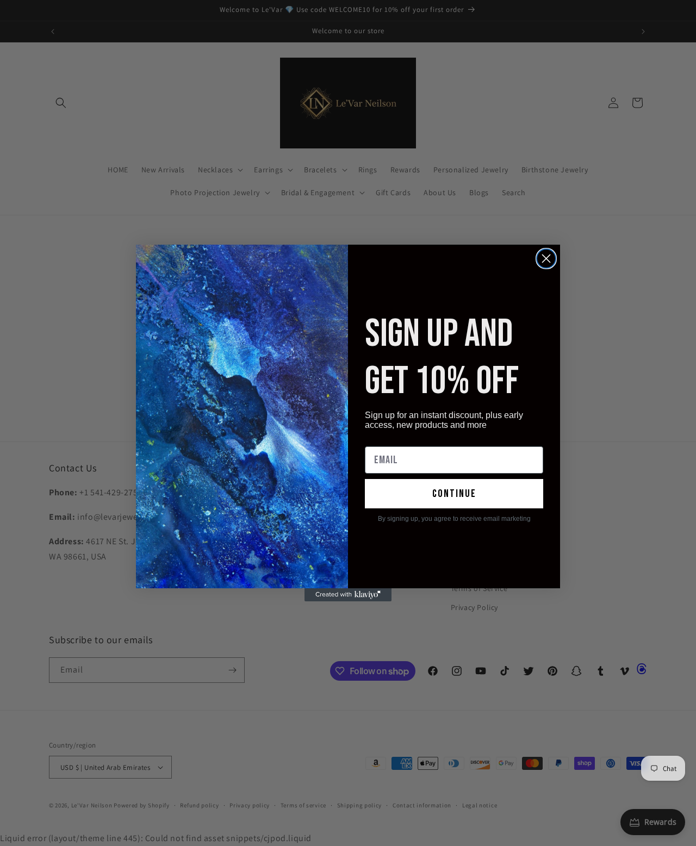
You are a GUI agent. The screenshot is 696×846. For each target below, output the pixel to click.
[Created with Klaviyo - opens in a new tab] (347, 594)
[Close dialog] (546, 258)
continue (454, 493)
